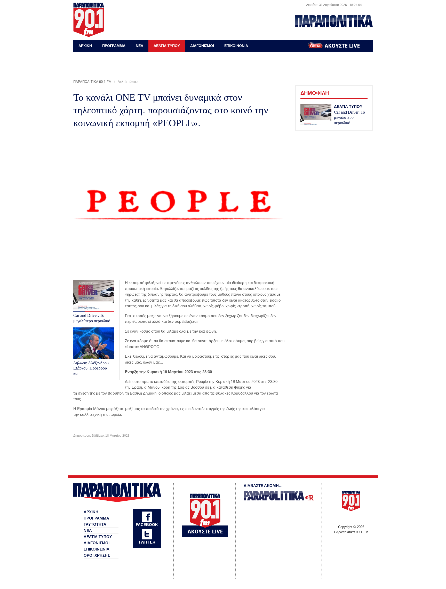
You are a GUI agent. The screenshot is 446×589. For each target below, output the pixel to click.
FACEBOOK (147, 524)
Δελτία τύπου (128, 81)
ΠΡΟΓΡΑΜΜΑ (113, 46)
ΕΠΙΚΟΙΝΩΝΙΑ (236, 46)
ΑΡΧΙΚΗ (85, 46)
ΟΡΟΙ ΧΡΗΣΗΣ (97, 555)
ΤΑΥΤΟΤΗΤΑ (95, 524)
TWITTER (146, 542)
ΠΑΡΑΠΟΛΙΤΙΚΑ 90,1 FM (92, 81)
